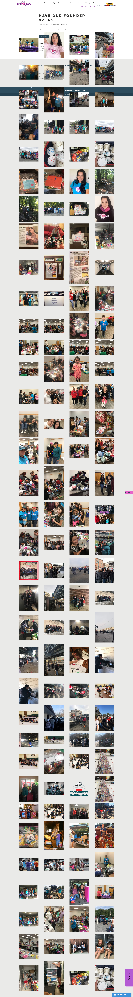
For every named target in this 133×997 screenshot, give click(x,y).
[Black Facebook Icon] (129, 973)
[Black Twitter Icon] (129, 976)
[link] (44, 36)
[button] (110, 4)
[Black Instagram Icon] (129, 979)
